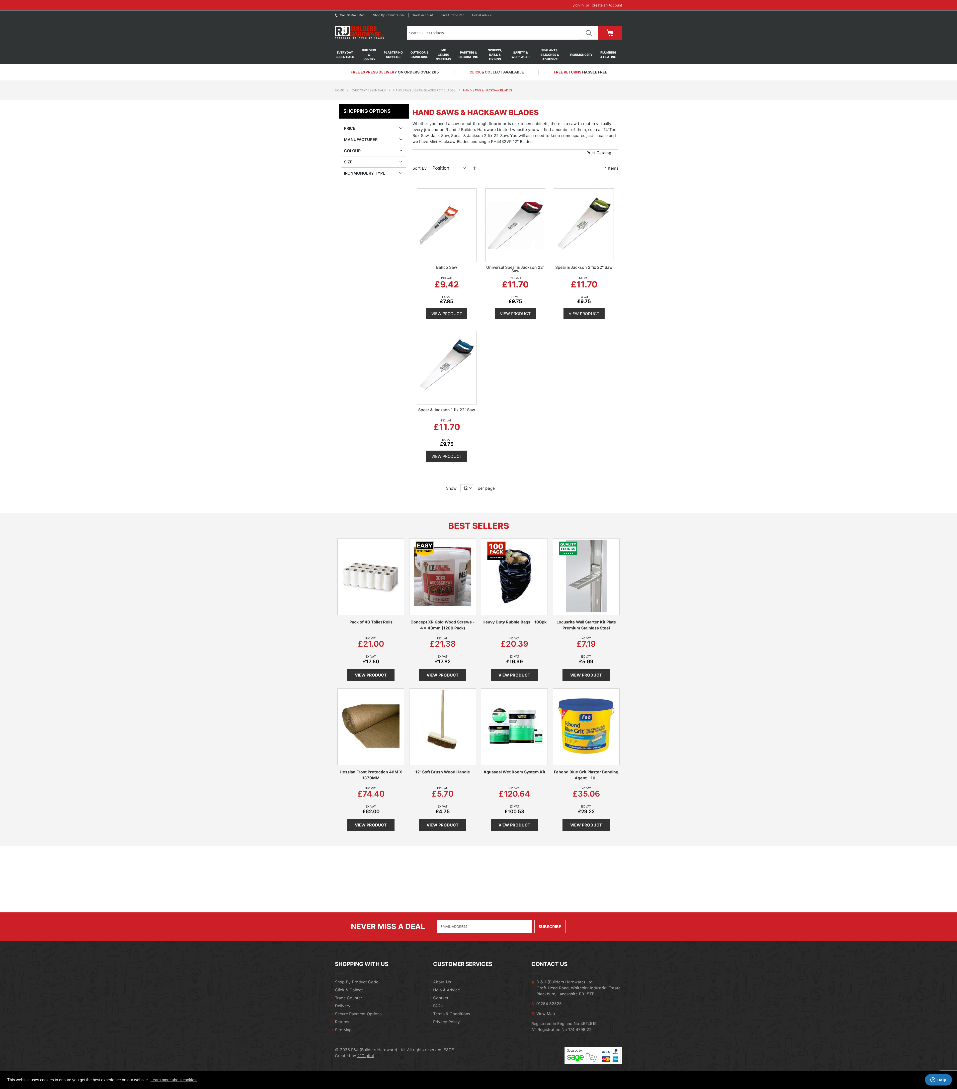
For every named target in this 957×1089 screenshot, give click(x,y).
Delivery (342, 1005)
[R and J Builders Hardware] (360, 33)
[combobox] (493, 33)
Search (588, 33)
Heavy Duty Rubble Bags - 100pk (514, 621)
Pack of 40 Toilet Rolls (371, 621)
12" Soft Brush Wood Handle (442, 771)
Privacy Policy (446, 1021)
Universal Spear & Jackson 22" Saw (515, 269)
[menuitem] (347, 54)
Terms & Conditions (451, 1013)
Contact (440, 997)
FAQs (438, 1005)
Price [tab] (349, 128)
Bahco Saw (446, 267)
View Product (446, 313)
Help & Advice (482, 15)
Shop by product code (389, 15)
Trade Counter (348, 997)
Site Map (343, 1029)
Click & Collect (349, 989)
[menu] (478, 55)
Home (339, 90)
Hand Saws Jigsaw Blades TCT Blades (424, 90)
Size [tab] (348, 161)
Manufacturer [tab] (361, 139)
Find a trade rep (452, 15)
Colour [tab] (352, 150)
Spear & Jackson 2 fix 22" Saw (584, 267)
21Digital (365, 1055)
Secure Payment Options (358, 1013)
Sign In (578, 5)
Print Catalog (598, 152)
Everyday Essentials (368, 90)
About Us (442, 981)
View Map (545, 1013)
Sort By (419, 168)
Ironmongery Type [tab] (364, 173)
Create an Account (607, 5)
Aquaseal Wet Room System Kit (514, 771)
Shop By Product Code (356, 981)
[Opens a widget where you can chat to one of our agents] (938, 1080)
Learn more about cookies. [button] (174, 1080)
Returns (342, 1021)
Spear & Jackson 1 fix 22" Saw (446, 409)
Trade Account (422, 15)
